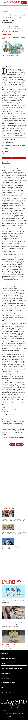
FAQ (2, 687)
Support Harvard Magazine (11, 668)
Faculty (4, 620)
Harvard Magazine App (9, 683)
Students (5, 11)
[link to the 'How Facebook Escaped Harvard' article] (14, 527)
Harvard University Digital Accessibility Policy (14, 713)
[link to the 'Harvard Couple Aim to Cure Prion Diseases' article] (14, 514)
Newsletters (6, 673)
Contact (4, 653)
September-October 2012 (17, 37)
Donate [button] (24, 2)
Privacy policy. (6, 163)
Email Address (5, 151)
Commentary (20, 444)
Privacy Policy (7, 710)
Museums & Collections (9, 644)
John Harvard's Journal (18, 432)
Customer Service (8, 658)
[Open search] (5, 2)
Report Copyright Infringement (11, 716)
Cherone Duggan (7, 34)
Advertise (5, 678)
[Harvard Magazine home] (13, 2)
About (3, 663)
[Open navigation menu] (2, 2)
